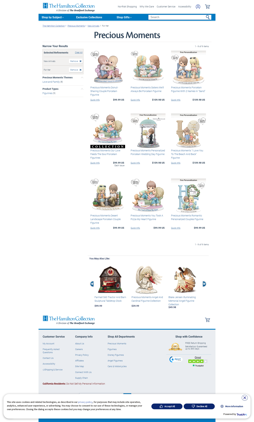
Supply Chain (81, 377)
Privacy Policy (82, 354)
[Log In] (198, 6)
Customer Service (166, 6)
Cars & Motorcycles (117, 366)
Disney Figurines (116, 354)
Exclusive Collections (89, 17)
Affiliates (79, 360)
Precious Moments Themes (58, 77)
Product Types (50, 88)
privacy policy (85, 402)
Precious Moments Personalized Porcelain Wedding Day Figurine (148, 152)
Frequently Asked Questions (51, 351)
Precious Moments (117, 343)
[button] (176, 359)
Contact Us (48, 358)
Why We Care (147, 6)
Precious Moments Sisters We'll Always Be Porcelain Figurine (147, 89)
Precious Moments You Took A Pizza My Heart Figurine (147, 217)
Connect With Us (83, 372)
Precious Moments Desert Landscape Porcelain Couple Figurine (105, 219)
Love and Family (51, 81)
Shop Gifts (123, 17)
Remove (74, 61)
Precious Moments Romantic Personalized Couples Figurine (187, 217)
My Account (48, 343)
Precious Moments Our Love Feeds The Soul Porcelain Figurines (105, 154)
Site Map (79, 366)
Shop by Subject (52, 17)
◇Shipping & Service (53, 369)
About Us (79, 343)
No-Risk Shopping (127, 6)
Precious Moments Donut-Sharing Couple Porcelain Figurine (104, 91)
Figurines (48, 93)
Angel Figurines (115, 360)
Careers (79, 349)
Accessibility (184, 6)
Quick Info (95, 99)
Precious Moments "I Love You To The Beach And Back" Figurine (187, 154)
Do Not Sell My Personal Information (74, 383)
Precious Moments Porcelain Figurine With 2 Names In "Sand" (188, 89)
